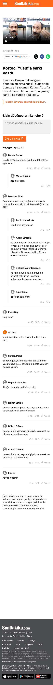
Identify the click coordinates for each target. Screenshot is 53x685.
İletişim (22, 636)
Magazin (29, 644)
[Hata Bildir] (31, 670)
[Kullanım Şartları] (9, 666)
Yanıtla (47, 168)
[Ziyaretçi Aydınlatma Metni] (13, 670)
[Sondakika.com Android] (26, 676)
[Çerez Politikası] (18, 668)
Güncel (21, 640)
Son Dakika (7, 640)
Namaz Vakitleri (21, 648)
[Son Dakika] (26, 3)
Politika (5, 648)
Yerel (39, 644)
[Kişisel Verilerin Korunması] (38, 668)
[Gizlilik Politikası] (25, 666)
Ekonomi (6, 644)
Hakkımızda (7, 636)
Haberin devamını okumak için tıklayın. (25, 101)
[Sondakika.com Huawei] (43, 676)
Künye (29, 636)
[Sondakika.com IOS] (10, 676)
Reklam (16, 636)
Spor (17, 644)
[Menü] (5, 3)
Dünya (32, 640)
